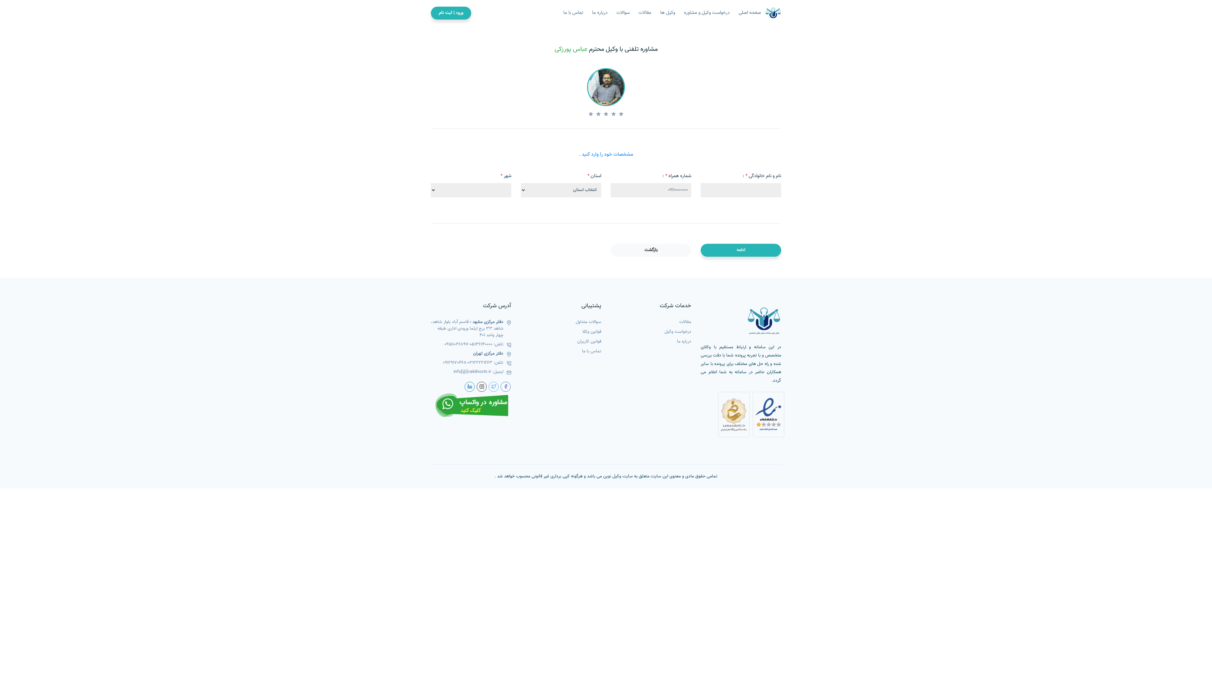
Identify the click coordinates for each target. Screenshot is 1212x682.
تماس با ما (573, 12)
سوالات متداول (588, 322)
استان (594, 176)
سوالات (623, 12)
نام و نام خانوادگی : (762, 176)
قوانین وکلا (591, 332)
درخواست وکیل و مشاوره (707, 12)
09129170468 (454, 363)
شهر (506, 176)
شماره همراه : (676, 176)
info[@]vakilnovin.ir (472, 372)
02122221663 (480, 363)
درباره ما (600, 12)
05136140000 (481, 344)
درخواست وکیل (677, 332)
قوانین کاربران (589, 341)
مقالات (645, 12)
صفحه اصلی (750, 12)
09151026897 (456, 344)
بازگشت (651, 250)
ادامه (741, 250)
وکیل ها (667, 12)
